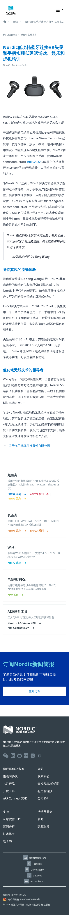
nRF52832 (34, 162)
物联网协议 (10, 776)
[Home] (5, 22)
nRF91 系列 (15, 530)
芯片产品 (9, 784)
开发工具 (9, 791)
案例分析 (9, 826)
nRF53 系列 (37, 494)
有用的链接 (45, 791)
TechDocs (38, 863)
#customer (11, 35)
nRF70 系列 (15, 562)
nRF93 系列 (37, 530)
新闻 (15, 21)
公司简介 (43, 798)
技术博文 (9, 834)
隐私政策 (43, 826)
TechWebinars (37, 881)
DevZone (37, 875)
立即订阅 (34, 691)
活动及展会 (45, 812)
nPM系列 (13, 595)
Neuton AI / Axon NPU (22, 623)
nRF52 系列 (15, 498)
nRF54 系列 (15, 494)
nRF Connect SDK (19, 627)
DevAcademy (37, 869)
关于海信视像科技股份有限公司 (29, 446)
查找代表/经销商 (48, 784)
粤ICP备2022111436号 (14, 895)
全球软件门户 (12, 819)
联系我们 (43, 776)
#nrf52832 (28, 35)
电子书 (7, 841)
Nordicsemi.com (37, 857)
